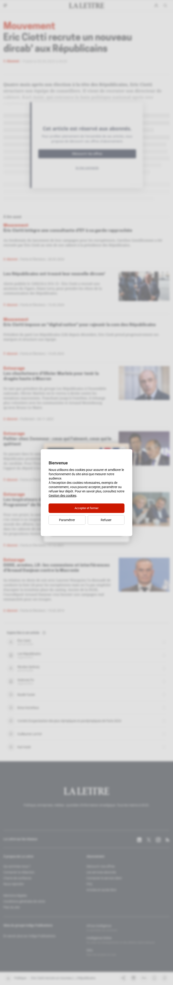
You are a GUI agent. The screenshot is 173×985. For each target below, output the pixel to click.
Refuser (106, 520)
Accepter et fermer (86, 508)
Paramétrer (67, 520)
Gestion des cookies (62, 495)
